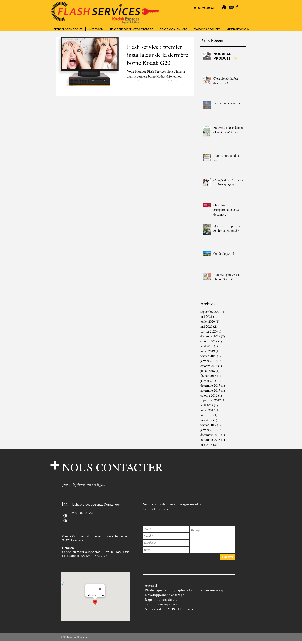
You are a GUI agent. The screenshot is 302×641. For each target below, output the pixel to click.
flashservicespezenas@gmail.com (96, 504)
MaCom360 (82, 636)
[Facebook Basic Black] (237, 7)
